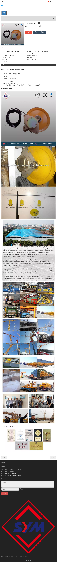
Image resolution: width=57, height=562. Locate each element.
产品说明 (5, 64)
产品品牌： (29, 51)
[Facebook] (26, 561)
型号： (4, 51)
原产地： (29, 59)
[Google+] (28, 561)
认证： (4, 61)
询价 (29, 32)
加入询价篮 (41, 32)
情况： (4, 59)
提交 (5, 493)
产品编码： (5, 55)
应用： (28, 57)
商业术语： (29, 55)
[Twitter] (31, 561)
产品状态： (5, 57)
